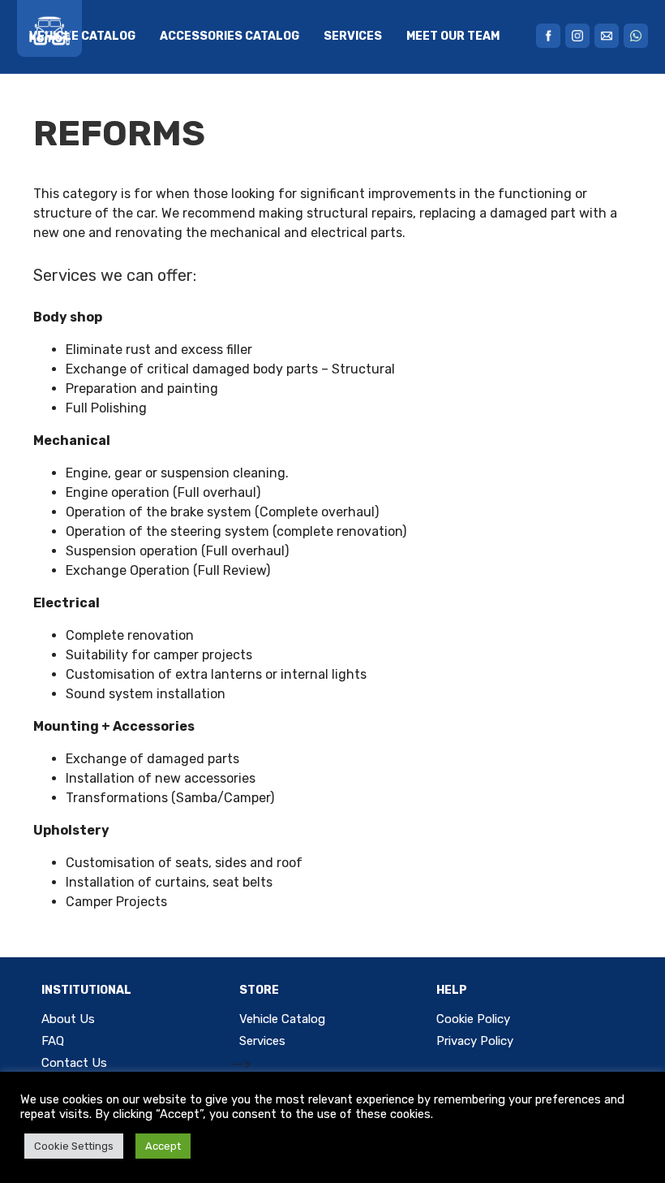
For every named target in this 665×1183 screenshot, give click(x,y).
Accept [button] (163, 1146)
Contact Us (74, 1063)
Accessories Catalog (229, 36)
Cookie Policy (473, 1019)
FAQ (108, 109)
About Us (68, 1019)
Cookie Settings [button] (74, 1146)
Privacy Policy (474, 1041)
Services (353, 36)
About (164, 109)
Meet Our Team (453, 36)
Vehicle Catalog (82, 36)
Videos (50, 109)
